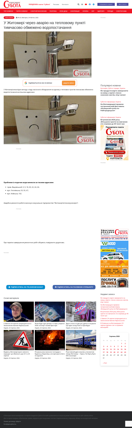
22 (121, 352)
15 (121, 349)
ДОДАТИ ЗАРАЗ (68, 83)
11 (107, 349)
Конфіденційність (10, 424)
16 (125, 349)
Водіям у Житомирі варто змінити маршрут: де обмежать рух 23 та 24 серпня (17, 354)
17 (104, 352)
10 (104, 349)
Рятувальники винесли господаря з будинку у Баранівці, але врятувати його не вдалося (50, 354)
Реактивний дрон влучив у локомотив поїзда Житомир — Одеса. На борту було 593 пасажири (81, 354)
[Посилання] (12, 4)
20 (114, 352)
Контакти (65, 4)
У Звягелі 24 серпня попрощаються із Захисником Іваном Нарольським (17, 324)
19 (111, 352)
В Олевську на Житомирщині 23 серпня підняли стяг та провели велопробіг (111, 325)
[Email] (82, 4)
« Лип (105, 363)
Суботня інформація (107, 102)
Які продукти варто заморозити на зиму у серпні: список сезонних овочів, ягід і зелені (114, 93)
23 (125, 352)
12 (111, 349)
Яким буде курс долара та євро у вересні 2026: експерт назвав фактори (50, 324)
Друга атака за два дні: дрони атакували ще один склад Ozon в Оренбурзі (81, 324)
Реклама (56, 4)
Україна (122, 88)
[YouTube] (86, 4)
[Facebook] (90, 4)
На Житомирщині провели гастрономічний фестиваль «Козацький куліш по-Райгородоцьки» (112, 107)
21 (118, 352)
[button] (78, 4)
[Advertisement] (50, 164)
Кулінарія (103, 88)
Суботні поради (113, 88)
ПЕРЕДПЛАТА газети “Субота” (39, 4)
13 (114, 349)
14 (118, 349)
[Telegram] (93, 4)
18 (107, 352)
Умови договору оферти (12, 421)
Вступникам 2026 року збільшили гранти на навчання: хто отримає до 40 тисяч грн (114, 122)
